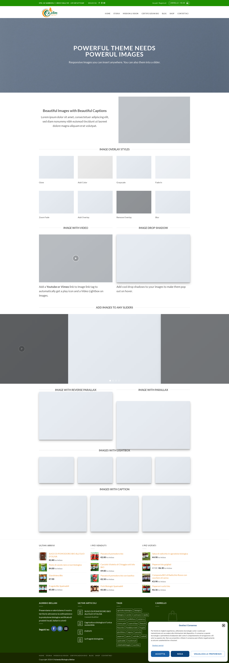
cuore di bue (133, 623)
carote (128, 615)
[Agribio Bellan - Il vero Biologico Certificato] (55, 12)
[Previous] (8, 349)
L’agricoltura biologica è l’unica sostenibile (98, 623)
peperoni (120, 636)
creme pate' (121, 623)
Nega (180, 654)
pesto (128, 636)
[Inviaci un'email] (104, 3)
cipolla (145, 615)
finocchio (120, 628)
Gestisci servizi (158, 645)
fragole (142, 628)
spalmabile (121, 641)
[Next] (221, 349)
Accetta (160, 654)
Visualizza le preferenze (208, 654)
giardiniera (121, 632)
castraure (137, 615)
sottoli (143, 636)
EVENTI (88, 631)
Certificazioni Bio (150, 13)
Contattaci (183, 13)
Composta (121, 619)
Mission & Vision (130, 13)
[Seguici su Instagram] (102, 3)
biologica (138, 610)
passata (138, 632)
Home (107, 13)
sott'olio (136, 636)
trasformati (132, 641)
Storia (116, 13)
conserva (141, 619)
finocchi (143, 623)
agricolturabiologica (124, 610)
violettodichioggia (124, 645)
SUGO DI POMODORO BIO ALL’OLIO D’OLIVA (98, 612)
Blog (164, 13)
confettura (131, 619)
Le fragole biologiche (94, 638)
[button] (223, 625)
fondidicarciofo (131, 628)
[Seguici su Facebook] (99, 3)
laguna (130, 632)
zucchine (136, 645)
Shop (172, 13)
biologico (120, 615)
